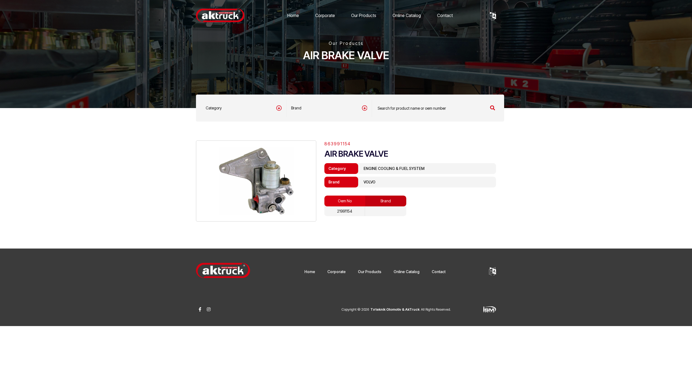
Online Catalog (406, 15)
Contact (445, 15)
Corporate (325, 15)
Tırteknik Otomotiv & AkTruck (395, 309)
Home (293, 15)
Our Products (363, 15)
